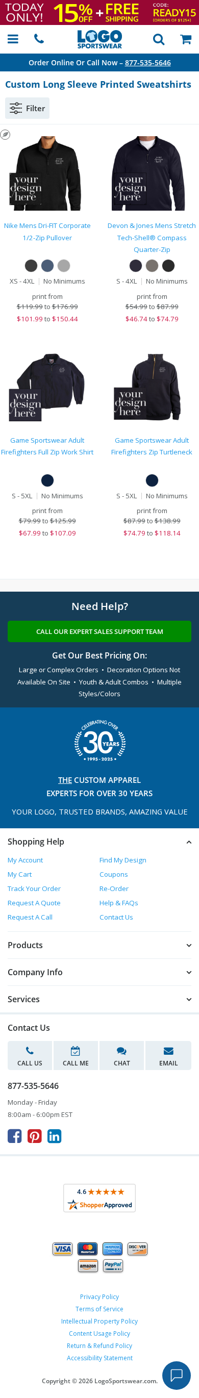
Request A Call (30, 917)
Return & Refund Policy (99, 1345)
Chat (122, 1063)
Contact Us (116, 917)
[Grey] (63, 265)
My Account (25, 860)
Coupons (114, 874)
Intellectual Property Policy (99, 1321)
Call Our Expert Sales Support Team (99, 631)
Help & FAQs (119, 902)
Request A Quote (34, 902)
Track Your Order (34, 888)
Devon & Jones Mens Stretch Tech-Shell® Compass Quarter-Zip (152, 237)
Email (168, 1063)
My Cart (20, 874)
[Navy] (47, 265)
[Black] (31, 265)
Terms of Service (99, 1309)
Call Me (76, 1063)
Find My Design (123, 860)
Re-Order (114, 888)
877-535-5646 (148, 62)
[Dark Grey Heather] (152, 265)
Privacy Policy (99, 1296)
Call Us (29, 1063)
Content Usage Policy (99, 1333)
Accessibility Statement (100, 1358)
